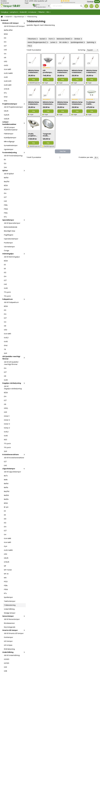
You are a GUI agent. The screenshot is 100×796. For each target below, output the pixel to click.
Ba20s (6, 499)
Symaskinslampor (11, 145)
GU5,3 (6, 338)
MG (5, 578)
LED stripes (8, 645)
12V (5, 163)
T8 (5, 349)
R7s (5, 93)
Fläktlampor (8, 134)
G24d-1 (6, 416)
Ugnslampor (8, 149)
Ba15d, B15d (8, 30)
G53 (5, 61)
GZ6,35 (6, 119)
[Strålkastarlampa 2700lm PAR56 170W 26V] (33, 123)
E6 (5, 268)
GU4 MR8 (7, 538)
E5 (5, 265)
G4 (5, 54)
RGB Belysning (9, 649)
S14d (5, 97)
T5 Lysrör (7, 292)
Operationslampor (11, 239)
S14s (5, 101)
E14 (5, 42)
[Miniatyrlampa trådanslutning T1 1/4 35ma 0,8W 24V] (33, 92)
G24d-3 (7, 424)
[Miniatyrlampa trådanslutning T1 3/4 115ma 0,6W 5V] (33, 60)
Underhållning (9, 609)
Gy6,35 (6, 115)
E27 (5, 46)
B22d (6, 34)
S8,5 (5, 439)
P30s (6, 213)
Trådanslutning (9, 605)
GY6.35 (6, 89)
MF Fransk (8, 570)
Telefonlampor (9, 601)
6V (5, 159)
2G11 (5, 353)
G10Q (6, 408)
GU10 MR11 (7, 85)
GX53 (6, 65)
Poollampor (8, 243)
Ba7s (6, 476)
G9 (5, 57)
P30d (6, 209)
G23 (5, 412)
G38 (5, 671)
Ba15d (6, 177)
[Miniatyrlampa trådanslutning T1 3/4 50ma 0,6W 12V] (63, 92)
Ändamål (8, 17)
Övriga (6, 250)
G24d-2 (7, 420)
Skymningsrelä (9, 627)
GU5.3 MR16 (8, 73)
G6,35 (6, 111)
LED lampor (8, 641)
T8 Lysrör (7, 296)
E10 (5, 519)
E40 (5, 50)
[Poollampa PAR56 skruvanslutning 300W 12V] (92, 92)
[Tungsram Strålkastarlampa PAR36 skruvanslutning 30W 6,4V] (48, 123)
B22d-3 (6, 189)
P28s (6, 205)
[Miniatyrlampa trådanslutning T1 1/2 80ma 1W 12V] (63, 60)
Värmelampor (9, 247)
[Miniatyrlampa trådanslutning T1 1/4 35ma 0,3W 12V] (92, 60)
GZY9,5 (6, 663)
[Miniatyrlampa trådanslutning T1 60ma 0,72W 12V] (77, 92)
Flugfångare (8, 235)
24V (5, 167)
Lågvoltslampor (19, 17)
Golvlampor (8, 637)
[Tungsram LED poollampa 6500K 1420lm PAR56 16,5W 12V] (48, 60)
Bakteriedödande (10, 227)
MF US (6, 574)
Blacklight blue (9, 231)
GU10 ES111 (7, 81)
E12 (5, 38)
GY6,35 (6, 562)
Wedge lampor (9, 613)
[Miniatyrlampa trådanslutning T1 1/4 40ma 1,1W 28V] (48, 92)
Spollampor (8, 597)
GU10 (6, 77)
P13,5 (6, 581)
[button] (73, 1)
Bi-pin (6, 507)
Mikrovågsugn (9, 141)
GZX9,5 (6, 659)
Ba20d (6, 495)
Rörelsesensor (9, 623)
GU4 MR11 (7, 69)
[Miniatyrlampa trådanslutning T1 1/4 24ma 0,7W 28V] (77, 60)
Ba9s (6, 480)
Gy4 (5, 546)
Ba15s (6, 487)
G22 (5, 667)
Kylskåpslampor (10, 137)
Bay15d (6, 181)
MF (5, 566)
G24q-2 (7, 428)
